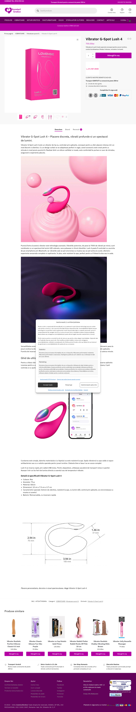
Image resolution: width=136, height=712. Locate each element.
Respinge (68, 385)
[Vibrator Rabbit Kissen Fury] (128, 39)
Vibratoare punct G (33, 34)
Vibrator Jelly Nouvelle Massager (122, 642)
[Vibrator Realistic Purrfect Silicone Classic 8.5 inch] (14, 627)
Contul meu (112, 12)
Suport (122, 12)
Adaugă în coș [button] (13, 654)
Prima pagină (8, 34)
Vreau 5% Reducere (90, 694)
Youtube (60, 697)
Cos (130, 12)
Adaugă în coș (113, 55)
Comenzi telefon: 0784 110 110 (68, 26)
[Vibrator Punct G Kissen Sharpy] (130, 39)
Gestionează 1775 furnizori (48, 379)
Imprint (86, 390)
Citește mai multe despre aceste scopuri (68, 379)
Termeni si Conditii (11, 688)
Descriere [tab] (58, 129)
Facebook (60, 685)
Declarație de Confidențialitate (74, 390)
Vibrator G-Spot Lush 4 (95, 601)
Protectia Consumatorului (14, 691)
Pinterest (60, 694)
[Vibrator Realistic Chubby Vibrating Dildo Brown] (100, 627)
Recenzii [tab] (77, 129)
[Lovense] (92, 68)
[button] (126, 20)
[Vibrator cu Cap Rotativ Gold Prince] (57, 627)
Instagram (61, 691)
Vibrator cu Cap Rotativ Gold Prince (57, 642)
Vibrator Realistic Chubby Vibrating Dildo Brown (100, 644)
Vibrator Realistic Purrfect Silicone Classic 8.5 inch (14, 644)
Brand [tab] (67, 129)
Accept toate (47, 385)
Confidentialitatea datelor (14, 685)
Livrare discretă (36, 691)
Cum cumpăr (35, 688)
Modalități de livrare (38, 697)
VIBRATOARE (19, 34)
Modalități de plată (37, 694)
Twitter (59, 688)
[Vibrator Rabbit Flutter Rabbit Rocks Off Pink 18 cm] (79, 627)
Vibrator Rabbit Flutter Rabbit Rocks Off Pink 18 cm (79, 644)
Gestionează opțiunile (89, 385)
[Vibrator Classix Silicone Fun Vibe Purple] (35, 627)
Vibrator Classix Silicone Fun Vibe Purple (35, 644)
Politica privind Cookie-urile (56, 390)
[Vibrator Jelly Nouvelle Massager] (122, 627)
